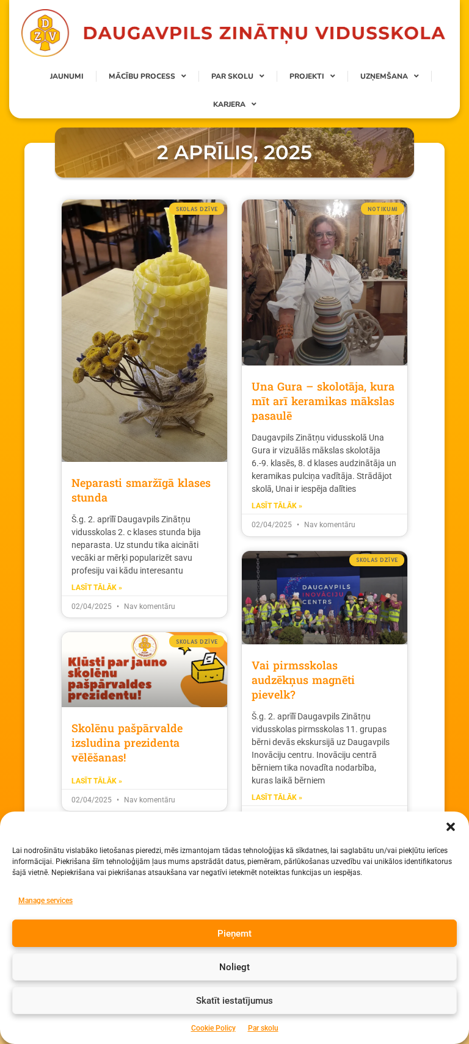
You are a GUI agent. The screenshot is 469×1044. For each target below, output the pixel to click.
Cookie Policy (213, 1028)
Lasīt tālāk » (96, 587)
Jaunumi (67, 76)
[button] (451, 827)
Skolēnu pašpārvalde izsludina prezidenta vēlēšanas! (127, 743)
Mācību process (142, 76)
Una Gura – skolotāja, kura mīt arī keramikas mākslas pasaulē (323, 401)
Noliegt (234, 967)
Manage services (45, 900)
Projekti (306, 76)
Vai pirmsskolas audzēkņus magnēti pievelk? (303, 680)
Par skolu (263, 1028)
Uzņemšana (384, 76)
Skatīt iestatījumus (234, 1000)
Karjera (229, 104)
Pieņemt (234, 933)
